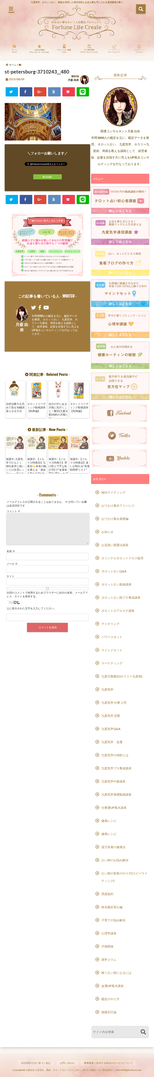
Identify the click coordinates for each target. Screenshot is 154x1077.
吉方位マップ (139, 51)
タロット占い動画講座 (116, 584)
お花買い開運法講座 (114, 545)
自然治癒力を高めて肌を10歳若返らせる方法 (15, 407)
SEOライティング (113, 492)
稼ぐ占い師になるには (116, 972)
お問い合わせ (67, 1062)
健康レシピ (108, 820)
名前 (11, 551)
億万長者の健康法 (113, 847)
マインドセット (111, 650)
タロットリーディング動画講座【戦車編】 (36, 407)
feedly (48, 176)
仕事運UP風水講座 (114, 807)
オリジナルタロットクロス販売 (122, 558)
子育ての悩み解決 (113, 920)
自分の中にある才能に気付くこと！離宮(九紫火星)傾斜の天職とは (58, 411)
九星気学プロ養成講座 (116, 768)
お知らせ (107, 532)
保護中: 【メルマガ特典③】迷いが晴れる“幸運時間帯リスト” (80, 464)
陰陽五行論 (108, 1012)
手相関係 (107, 946)
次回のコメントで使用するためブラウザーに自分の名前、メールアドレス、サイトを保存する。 (47, 594)
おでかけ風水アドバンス (117, 505)
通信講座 (89, 51)
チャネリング (110, 623)
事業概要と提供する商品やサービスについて (108, 1062)
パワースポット (111, 637)
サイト (10, 576)
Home (14, 51)
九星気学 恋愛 (110, 715)
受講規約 (107, 894)
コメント (13, 511)
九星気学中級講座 (113, 781)
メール (12, 563)
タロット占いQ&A (113, 571)
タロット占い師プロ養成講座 (120, 597)
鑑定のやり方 (110, 999)
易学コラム (108, 959)
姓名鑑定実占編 (111, 907)
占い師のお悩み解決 (114, 860)
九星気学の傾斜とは (114, 755)
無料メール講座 (114, 51)
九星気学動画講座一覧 (39, 51)
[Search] (143, 1032)
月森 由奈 (73, 79)
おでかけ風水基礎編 (114, 518)
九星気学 (107, 689)
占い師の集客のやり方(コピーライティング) (124, 876)
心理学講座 (108, 933)
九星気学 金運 (111, 742)
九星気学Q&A (110, 729)
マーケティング (111, 663)
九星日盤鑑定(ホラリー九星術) (121, 676)
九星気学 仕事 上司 (114, 702)
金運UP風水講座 (112, 986)
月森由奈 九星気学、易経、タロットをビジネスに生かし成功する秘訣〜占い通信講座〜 (70, 1070)
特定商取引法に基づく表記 (36, 1062)
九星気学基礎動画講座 (116, 794)
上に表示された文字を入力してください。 (32, 608)
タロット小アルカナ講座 (117, 610)
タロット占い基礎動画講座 (64, 51)
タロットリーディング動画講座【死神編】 (79, 407)
